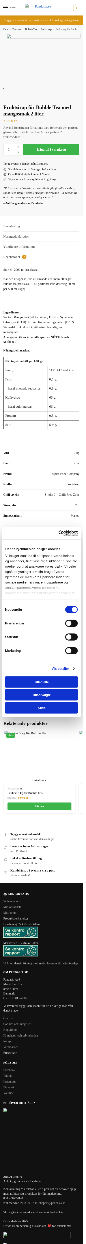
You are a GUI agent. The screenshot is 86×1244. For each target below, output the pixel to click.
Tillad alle (41, 682)
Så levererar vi (12, 901)
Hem (5, 29)
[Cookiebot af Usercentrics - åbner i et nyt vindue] (59, 533)
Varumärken (10, 1047)
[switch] (71, 623)
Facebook (9, 1070)
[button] (75, 8)
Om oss (8, 1018)
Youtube (8, 1093)
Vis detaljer (60, 668)
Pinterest (8, 1087)
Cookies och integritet (17, 1024)
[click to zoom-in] (43, 62)
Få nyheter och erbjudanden (20, 1035)
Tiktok (7, 1075)
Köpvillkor (10, 1029)
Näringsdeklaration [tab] (16, 236)
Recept (7, 1041)
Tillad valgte (41, 695)
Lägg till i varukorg (51, 149)
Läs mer (39, 806)
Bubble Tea (31, 29)
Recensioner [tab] (14, 257)
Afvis (41, 708)
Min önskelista (12, 907)
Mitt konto (10, 912)
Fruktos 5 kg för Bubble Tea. (25, 793)
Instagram (9, 1081)
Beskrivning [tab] (11, 226)
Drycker (16, 29)
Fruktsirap (46, 29)
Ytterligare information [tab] (19, 246)
